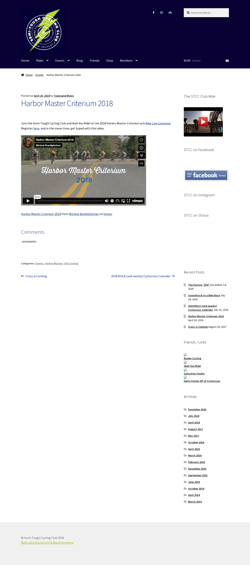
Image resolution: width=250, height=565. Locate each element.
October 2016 (196, 442)
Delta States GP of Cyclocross (202, 381)
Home (25, 60)
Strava (170, 12)
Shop (109, 60)
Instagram (161, 12)
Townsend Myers (64, 95)
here (36, 128)
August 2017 (195, 429)
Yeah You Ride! (192, 366)
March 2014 (195, 501)
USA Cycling (71, 263)
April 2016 (194, 449)
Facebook (153, 12)
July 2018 (193, 416)
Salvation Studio (194, 373)
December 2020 (197, 409)
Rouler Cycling (192, 358)
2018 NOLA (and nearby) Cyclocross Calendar (140, 276)
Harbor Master (53, 263)
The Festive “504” (199, 285)
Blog (79, 60)
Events (59, 60)
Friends (94, 60)
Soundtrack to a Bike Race (204, 295)
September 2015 (197, 475)
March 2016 (195, 455)
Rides (39, 60)
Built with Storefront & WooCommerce (47, 543)
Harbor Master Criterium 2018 (41, 214)
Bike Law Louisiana (158, 123)
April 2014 (194, 495)
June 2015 (194, 482)
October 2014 (196, 488)
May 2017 (193, 435)
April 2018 (194, 422)
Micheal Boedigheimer (84, 214)
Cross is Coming (36, 276)
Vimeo (108, 214)
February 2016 (196, 462)
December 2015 (197, 468)
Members (126, 60)
